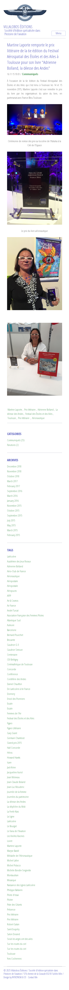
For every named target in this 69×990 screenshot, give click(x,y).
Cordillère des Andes (16, 679)
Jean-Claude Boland (16, 782)
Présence (11, 909)
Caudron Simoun (15, 650)
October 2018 (13, 476)
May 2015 (11, 525)
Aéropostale (12, 581)
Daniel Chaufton (14, 684)
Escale (10, 703)
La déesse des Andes (16, 802)
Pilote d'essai (13, 895)
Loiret (9, 841)
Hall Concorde (13, 748)
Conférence (12, 674)
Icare (9, 762)
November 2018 (14, 471)
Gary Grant (12, 733)
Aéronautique (38, 418)
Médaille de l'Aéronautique (19, 856)
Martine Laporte (15, 409)
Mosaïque (11, 880)
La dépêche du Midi (16, 806)
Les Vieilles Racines (15, 836)
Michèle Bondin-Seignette (19, 870)
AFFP (9, 596)
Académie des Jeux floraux (19, 561)
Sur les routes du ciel (16, 944)
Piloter (10, 900)
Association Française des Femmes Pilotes (25, 615)
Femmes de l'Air (14, 713)
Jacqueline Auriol (15, 772)
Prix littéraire (30, 409)
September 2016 (14, 491)
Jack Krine (11, 767)
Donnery (11, 694)
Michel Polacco (14, 865)
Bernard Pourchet (15, 635)
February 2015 (13, 535)
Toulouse (12, 418)
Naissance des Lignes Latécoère (21, 885)
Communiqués (30, 74)
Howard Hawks (13, 757)
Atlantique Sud (14, 620)
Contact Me (33, 977)
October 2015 (13, 510)
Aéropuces (12, 591)
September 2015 (14, 515)
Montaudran (12, 875)
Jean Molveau (13, 777)
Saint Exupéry (13, 929)
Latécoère (11, 556)
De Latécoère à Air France (18, 689)
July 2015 (11, 520)
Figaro (9, 723)
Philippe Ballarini (14, 890)
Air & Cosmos (12, 600)
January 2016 (13, 501)
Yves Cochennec (14, 958)
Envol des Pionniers (16, 699)
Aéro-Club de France (16, 571)
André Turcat (12, 610)
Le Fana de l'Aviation (16, 831)
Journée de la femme (16, 792)
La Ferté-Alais (13, 811)
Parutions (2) (13, 445)
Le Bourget (12, 826)
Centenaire (12, 654)
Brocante (11, 640)
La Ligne (10, 816)
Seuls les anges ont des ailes (20, 939)
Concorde (11, 669)
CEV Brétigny (12, 659)
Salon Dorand (13, 934)
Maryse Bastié (13, 851)
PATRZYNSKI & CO (19, 977)
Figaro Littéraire (14, 728)
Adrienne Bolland (46, 409)
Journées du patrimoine (18, 797)
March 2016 (12, 496)
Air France (11, 605)
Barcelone (11, 630)
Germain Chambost (15, 738)
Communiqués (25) (16, 440)
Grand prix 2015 (14, 743)
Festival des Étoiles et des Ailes (38, 414)
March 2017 (12, 481)
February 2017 (13, 486)
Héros (9, 752)
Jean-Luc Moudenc (15, 787)
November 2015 (14, 505)
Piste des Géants (14, 904)
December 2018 (14, 466)
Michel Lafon (13, 860)
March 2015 (12, 530)
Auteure (10, 625)
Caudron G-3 (13, 645)
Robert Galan (13, 924)
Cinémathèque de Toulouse (20, 664)
